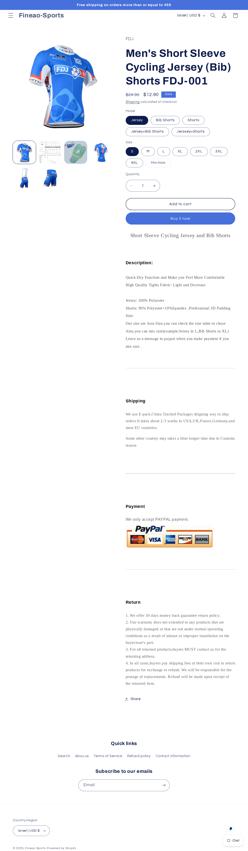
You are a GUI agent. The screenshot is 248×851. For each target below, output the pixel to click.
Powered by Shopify (61, 848)
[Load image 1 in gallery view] (24, 152)
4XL (134, 163)
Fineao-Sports (35, 848)
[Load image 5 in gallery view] (75, 152)
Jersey (137, 120)
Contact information (173, 756)
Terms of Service (108, 756)
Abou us (82, 756)
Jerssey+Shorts (191, 131)
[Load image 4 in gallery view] (50, 152)
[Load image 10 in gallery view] (50, 178)
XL (180, 151)
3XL (218, 151)
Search (64, 756)
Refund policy (139, 756)
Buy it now (180, 218)
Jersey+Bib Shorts (147, 131)
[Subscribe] (164, 785)
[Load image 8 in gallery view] (24, 178)
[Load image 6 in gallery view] (101, 152)
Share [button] (136, 699)
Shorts (193, 120)
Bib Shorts (165, 120)
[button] (10, 15)
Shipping (133, 102)
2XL (198, 151)
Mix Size (161, 164)
